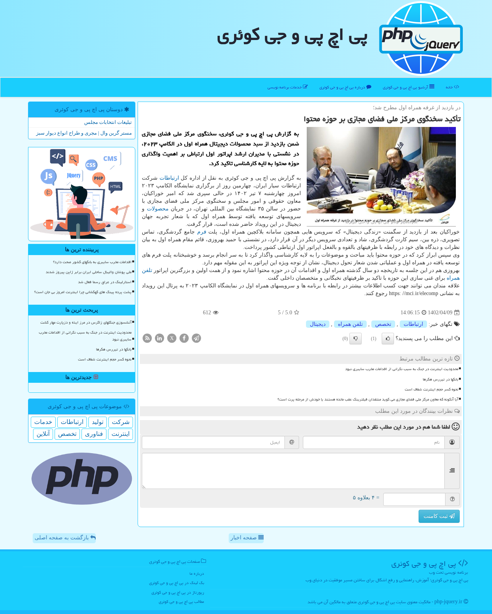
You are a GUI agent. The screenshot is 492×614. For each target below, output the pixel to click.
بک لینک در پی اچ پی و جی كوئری (176, 583)
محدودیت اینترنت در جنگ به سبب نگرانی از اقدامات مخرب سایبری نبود (401, 369)
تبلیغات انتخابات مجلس (108, 122)
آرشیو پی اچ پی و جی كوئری (406, 87)
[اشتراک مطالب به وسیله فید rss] (147, 338)
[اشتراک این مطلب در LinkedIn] (159, 338)
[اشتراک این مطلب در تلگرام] (196, 338)
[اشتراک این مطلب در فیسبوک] (184, 338)
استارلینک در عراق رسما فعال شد (104, 282)
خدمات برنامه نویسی (285, 87)
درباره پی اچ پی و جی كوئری (342, 87)
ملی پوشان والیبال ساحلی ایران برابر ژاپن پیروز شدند (88, 272)
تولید (97, 422)
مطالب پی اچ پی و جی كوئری (181, 601)
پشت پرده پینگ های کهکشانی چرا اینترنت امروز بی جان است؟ (82, 292)
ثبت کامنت (436, 516)
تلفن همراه (350, 324)
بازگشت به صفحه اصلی (62, 538)
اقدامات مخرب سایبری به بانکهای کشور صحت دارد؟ (92, 262)
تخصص (383, 324)
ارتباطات (169, 178)
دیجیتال (318, 324)
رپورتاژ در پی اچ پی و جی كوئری (177, 592)
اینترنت (120, 433)
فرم (201, 232)
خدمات (43, 422)
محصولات (158, 209)
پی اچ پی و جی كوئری (292, 34)
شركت (121, 422)
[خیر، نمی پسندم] (355, 338)
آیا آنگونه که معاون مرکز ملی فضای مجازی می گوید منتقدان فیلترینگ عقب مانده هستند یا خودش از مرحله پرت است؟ (368, 399)
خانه (450, 87)
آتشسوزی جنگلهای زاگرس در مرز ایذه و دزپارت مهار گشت (85, 322)
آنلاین (43, 433)
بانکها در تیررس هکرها (440, 379)
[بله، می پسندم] (388, 338)
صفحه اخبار (244, 538)
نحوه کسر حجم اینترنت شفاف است (431, 389)
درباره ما (196, 573)
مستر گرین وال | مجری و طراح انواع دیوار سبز (84, 133)
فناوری (94, 433)
